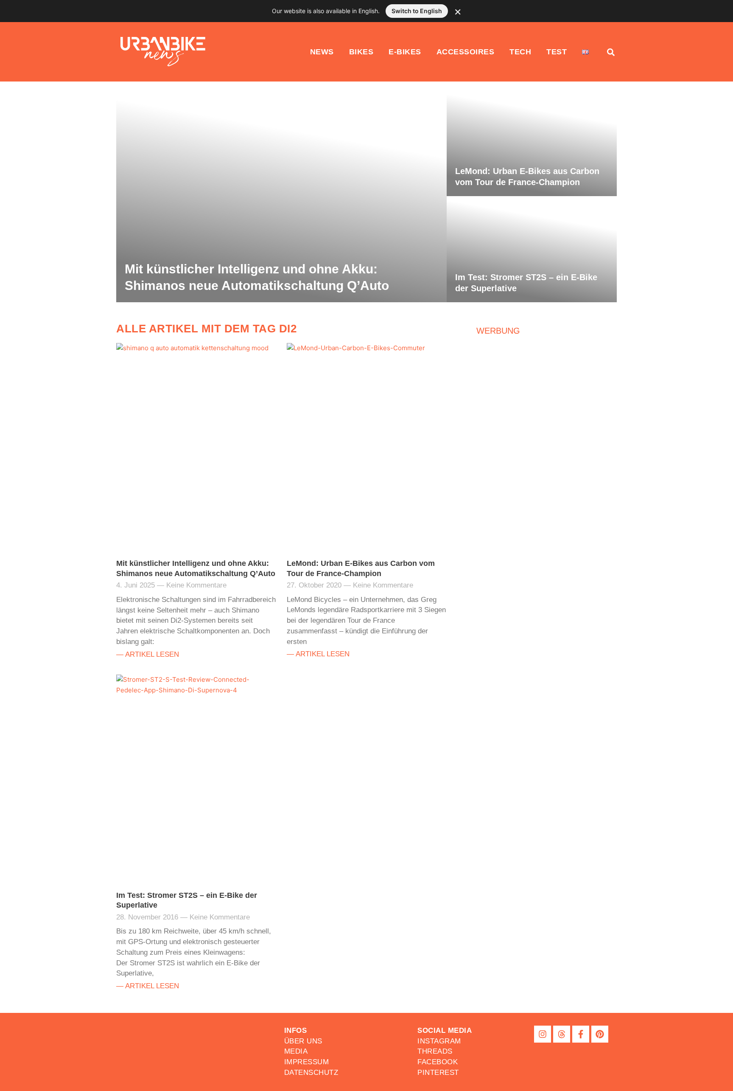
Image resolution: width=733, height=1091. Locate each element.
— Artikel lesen (147, 654)
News (322, 52)
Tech (520, 52)
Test (556, 52)
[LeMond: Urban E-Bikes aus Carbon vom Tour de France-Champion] (532, 143)
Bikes (361, 52)
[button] (444, 1030)
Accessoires (465, 52)
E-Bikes (405, 52)
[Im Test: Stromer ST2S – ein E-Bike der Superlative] (532, 249)
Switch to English (417, 10)
